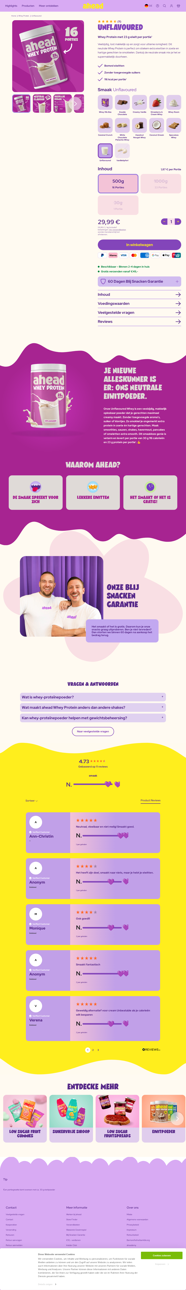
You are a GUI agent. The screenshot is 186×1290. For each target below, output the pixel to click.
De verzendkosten (117, 229)
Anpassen (160, 1264)
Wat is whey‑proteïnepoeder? (48, 697)
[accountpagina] (171, 6)
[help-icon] (157, 6)
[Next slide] (177, 1118)
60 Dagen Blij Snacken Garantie (135, 281)
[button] (87, 1050)
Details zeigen (45, 1284)
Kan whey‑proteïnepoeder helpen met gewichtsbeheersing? (74, 717)
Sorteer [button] (30, 800)
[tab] (150, 801)
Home (13, 16)
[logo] (93, 5)
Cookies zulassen (162, 1255)
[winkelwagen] (178, 6)
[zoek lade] (164, 6)
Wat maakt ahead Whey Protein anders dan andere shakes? (73, 707)
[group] (93, 761)
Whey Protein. (23, 16)
